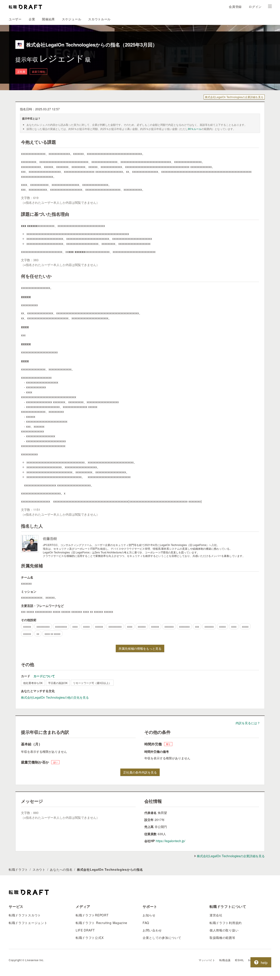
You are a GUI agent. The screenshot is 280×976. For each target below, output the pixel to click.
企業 (32, 19)
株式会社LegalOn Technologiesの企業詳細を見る (234, 97)
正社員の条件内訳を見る (140, 772)
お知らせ (149, 915)
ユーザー (15, 19)
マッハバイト (207, 960)
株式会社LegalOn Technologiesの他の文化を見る (55, 697)
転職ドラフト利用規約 (226, 923)
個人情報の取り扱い (224, 930)
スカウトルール (99, 19)
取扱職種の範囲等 (222, 937)
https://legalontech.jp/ (170, 841)
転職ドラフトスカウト (25, 915)
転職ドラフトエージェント (28, 923)
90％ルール (194, 129)
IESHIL (239, 960)
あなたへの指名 (61, 869)
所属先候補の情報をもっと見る (140, 648)
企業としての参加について (162, 937)
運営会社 (216, 915)
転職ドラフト (18, 869)
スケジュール (71, 19)
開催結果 (48, 19)
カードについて (44, 676)
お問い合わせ (152, 930)
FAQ (146, 923)
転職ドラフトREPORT (92, 915)
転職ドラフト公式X (89, 937)
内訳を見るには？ (248, 723)
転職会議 (224, 960)
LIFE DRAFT (85, 930)
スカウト (39, 869)
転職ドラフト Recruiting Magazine (101, 923)
